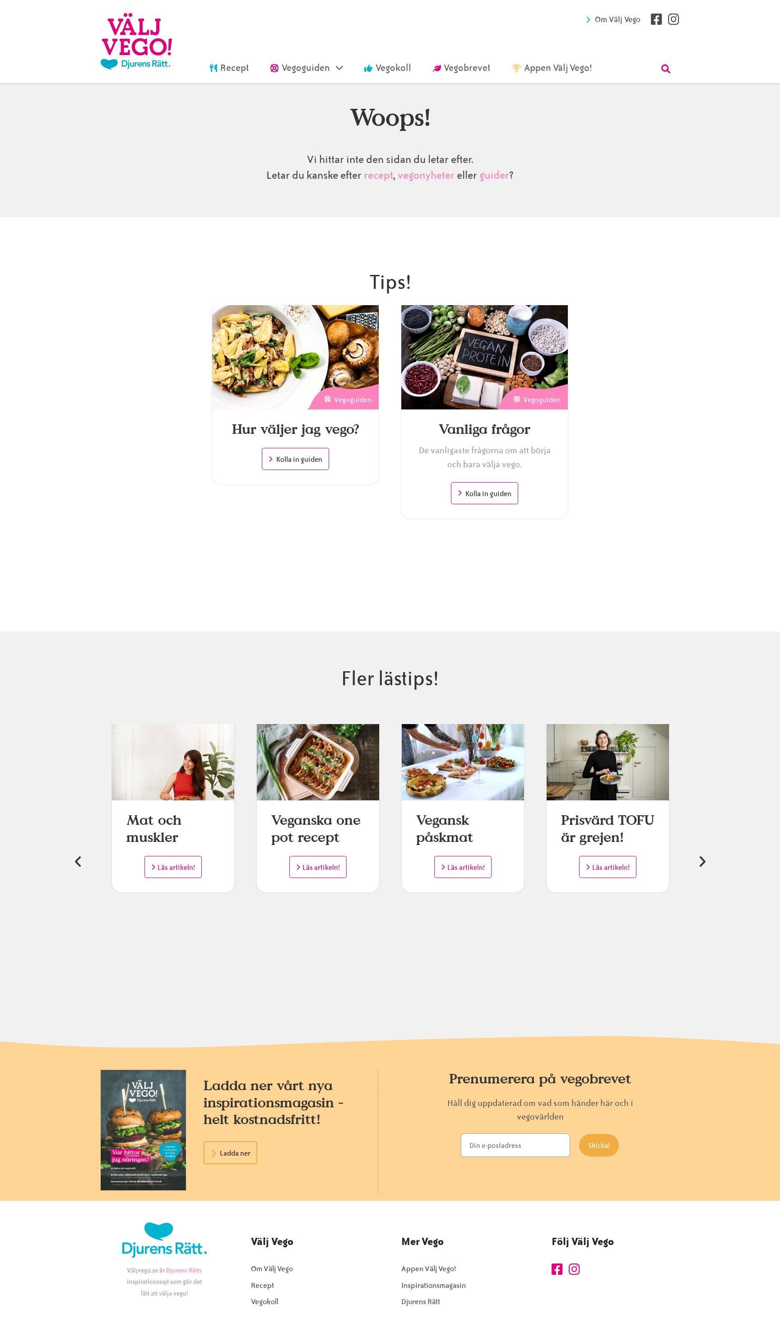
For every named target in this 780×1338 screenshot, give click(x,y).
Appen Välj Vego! (428, 1268)
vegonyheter (426, 175)
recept (377, 175)
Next (701, 861)
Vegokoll (265, 1301)
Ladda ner (235, 1153)
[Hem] (136, 41)
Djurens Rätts (184, 1270)
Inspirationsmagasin (433, 1285)
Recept (262, 1285)
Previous (78, 861)
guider (494, 175)
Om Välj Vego (618, 19)
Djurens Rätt (420, 1301)
